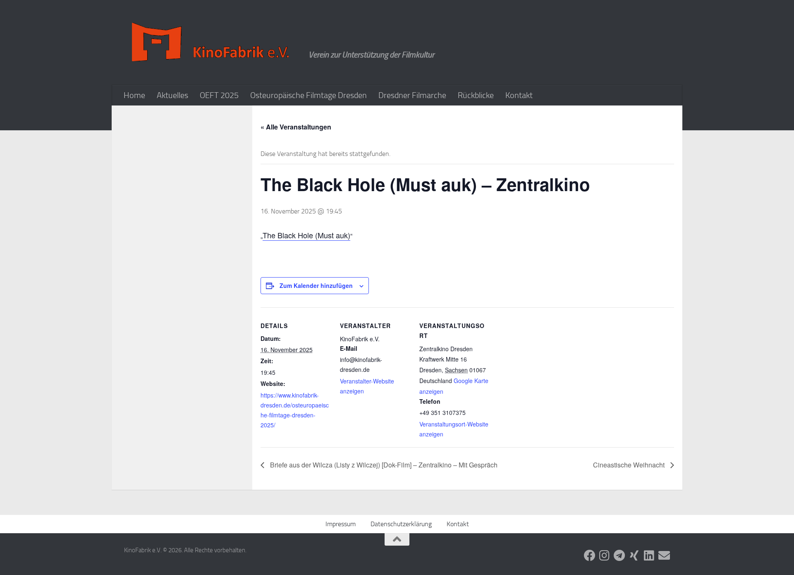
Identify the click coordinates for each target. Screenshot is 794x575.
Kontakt (519, 95)
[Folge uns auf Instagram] (604, 555)
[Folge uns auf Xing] (634, 555)
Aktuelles (172, 95)
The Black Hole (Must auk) (306, 235)
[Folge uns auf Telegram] (619, 555)
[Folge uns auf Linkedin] (649, 555)
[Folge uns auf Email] (664, 555)
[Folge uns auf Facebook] (590, 555)
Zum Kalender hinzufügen (316, 285)
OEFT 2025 (219, 95)
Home (134, 95)
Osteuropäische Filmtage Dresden (308, 95)
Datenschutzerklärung (401, 524)
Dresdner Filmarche (412, 95)
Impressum (340, 524)
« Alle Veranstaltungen (296, 127)
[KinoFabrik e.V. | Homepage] (212, 42)
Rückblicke (476, 95)
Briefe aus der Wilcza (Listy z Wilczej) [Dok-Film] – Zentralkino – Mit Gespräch (382, 465)
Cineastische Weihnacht (629, 465)
